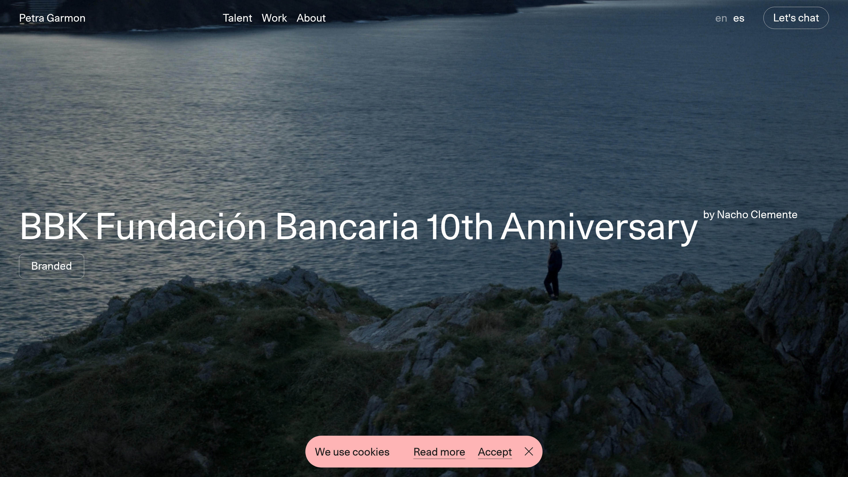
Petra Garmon (52, 17)
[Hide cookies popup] (529, 451)
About (311, 17)
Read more (439, 451)
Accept (495, 451)
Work (274, 17)
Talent (237, 17)
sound (589, 451)
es (738, 17)
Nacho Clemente (757, 214)
